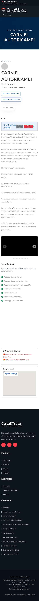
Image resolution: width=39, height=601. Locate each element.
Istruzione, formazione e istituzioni (16, 524)
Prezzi (5, 469)
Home (9, 30)
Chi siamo (6, 460)
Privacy (6, 494)
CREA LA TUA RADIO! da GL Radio (17, 360)
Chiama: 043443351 (11, 94)
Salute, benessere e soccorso (14, 541)
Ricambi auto (18, 30)
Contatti (6, 486)
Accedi (5, 473)
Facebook (5, 4)
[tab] (11, 258)
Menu (7, 15)
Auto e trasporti (9, 516)
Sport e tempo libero (11, 550)
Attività (6, 465)
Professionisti (8, 533)
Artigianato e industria (11, 512)
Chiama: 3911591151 (12, 99)
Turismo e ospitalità (10, 554)
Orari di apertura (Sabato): (18, 126)
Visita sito (8, 108)
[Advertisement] (19, 325)
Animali (6, 508)
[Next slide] (34, 246)
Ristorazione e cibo (10, 537)
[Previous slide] (4, 246)
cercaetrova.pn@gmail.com (21, 589)
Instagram (14, 4)
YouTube (23, 4)
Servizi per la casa (10, 546)
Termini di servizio (10, 490)
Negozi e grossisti (10, 528)
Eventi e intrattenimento (12, 520)
